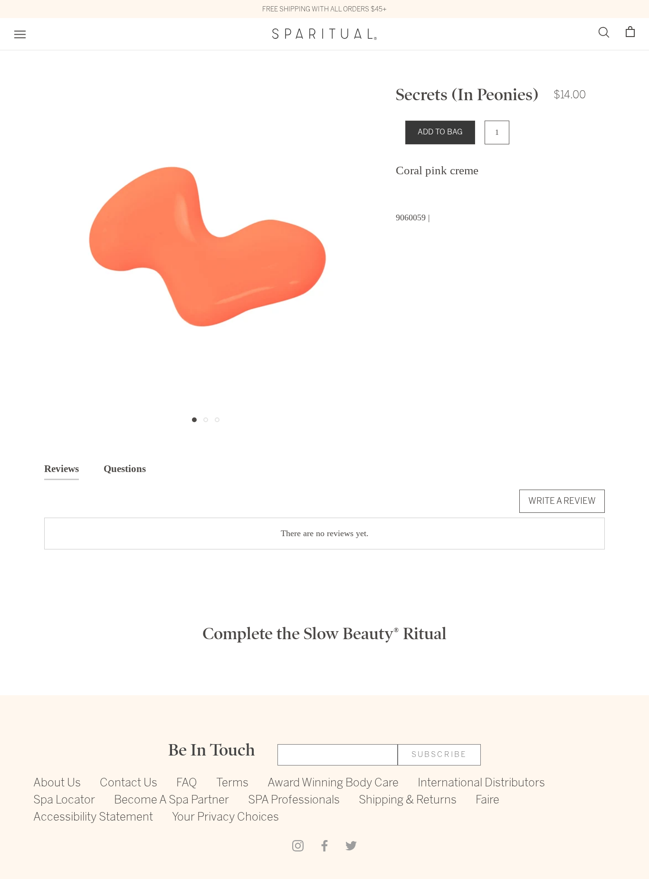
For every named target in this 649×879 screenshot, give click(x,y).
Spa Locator (64, 800)
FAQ (186, 783)
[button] (630, 32)
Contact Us (128, 783)
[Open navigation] (20, 34)
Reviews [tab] (61, 468)
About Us (57, 783)
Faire (487, 800)
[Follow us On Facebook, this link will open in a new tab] (324, 845)
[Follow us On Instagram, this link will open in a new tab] (298, 845)
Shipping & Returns (408, 800)
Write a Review (562, 500)
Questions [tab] (125, 468)
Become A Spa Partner (171, 800)
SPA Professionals (294, 800)
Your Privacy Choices (225, 817)
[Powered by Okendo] (87, 506)
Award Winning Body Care (333, 783)
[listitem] (491, 170)
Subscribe (439, 754)
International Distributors (481, 783)
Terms (232, 783)
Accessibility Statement (93, 817)
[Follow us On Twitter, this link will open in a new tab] (351, 845)
